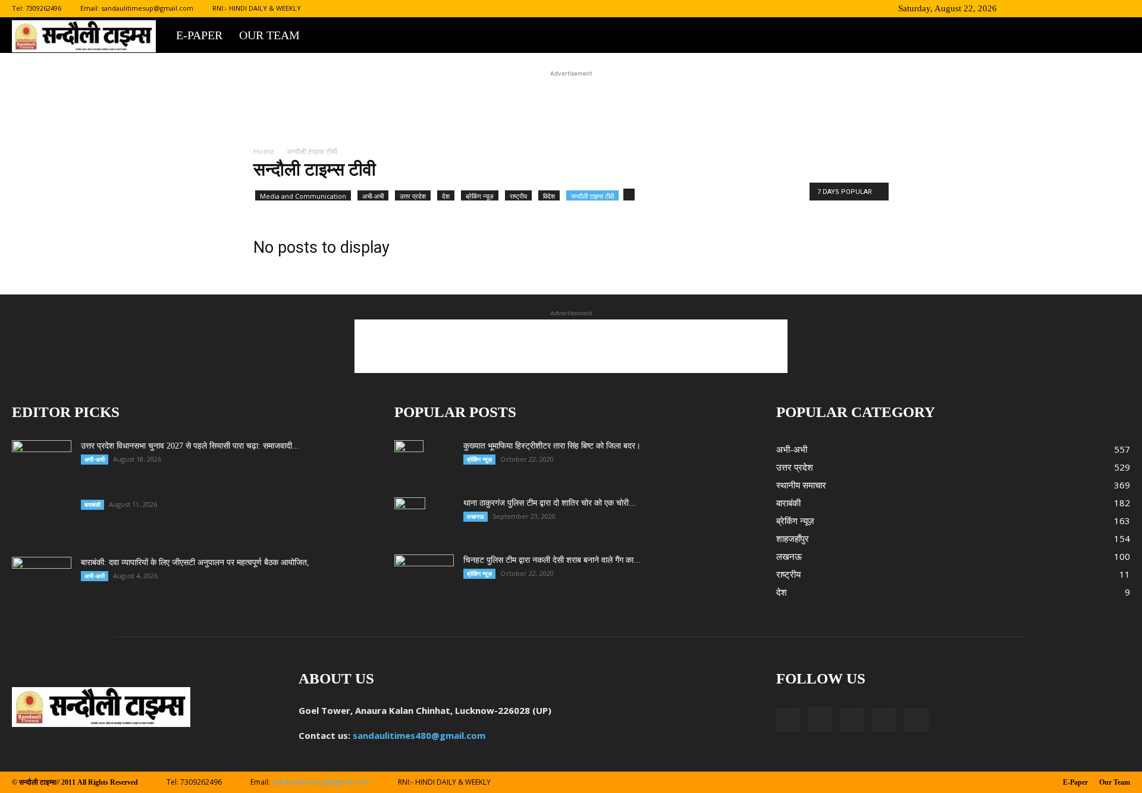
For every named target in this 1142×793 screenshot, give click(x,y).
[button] (1025, 8)
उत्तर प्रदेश (413, 196)
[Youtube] (1121, 8)
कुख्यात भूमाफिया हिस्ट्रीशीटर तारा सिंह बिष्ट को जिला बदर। (552, 445)
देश (446, 196)
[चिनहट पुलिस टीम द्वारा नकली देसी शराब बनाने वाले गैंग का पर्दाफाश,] (424, 575)
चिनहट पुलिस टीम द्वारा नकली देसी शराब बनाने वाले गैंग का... (552, 560)
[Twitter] (1082, 8)
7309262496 (43, 8)
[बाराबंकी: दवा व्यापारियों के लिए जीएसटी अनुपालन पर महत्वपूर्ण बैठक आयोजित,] (41, 577)
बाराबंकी (92, 504)
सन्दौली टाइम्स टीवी (592, 196)
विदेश (549, 196)
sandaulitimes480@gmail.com (419, 735)
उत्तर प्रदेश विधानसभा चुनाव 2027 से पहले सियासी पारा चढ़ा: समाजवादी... (190, 445)
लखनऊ (475, 516)
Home (263, 151)
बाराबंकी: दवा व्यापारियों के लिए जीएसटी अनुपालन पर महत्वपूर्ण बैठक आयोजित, (195, 562)
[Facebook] (1043, 8)
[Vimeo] (1101, 8)
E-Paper (199, 35)
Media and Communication (303, 196)
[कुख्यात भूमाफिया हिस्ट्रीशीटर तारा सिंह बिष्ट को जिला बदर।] (408, 461)
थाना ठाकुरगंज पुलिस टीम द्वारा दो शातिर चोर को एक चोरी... (549, 503)
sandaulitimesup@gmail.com (147, 8)
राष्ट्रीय (518, 196)
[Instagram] (1062, 8)
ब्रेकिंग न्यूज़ (480, 196)
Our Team (269, 35)
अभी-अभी (373, 196)
